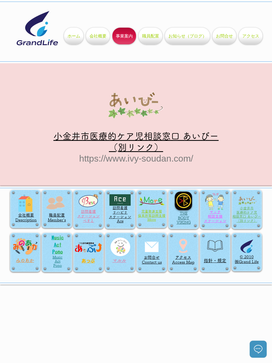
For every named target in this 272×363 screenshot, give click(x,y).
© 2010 (247, 257)
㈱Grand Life (247, 262)
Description (26, 220)
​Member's (57, 220)
